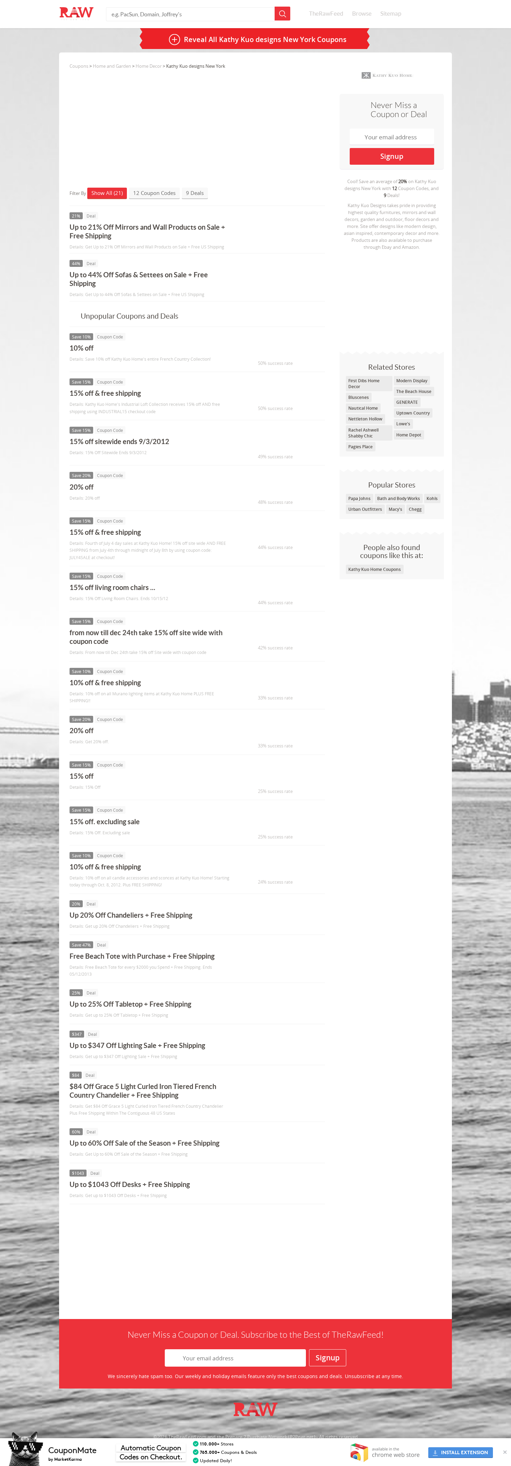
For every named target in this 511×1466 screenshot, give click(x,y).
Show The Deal (265, 230)
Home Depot (408, 435)
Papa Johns (359, 498)
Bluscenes (358, 397)
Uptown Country (413, 413)
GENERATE (407, 402)
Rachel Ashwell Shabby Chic (363, 433)
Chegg (415, 509)
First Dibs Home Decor (364, 384)
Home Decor (149, 66)
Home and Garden (112, 66)
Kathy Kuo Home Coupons (374, 569)
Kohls (432, 498)
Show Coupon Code (271, 351)
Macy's (395, 509)
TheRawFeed (326, 13)
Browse (362, 13)
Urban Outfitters (365, 509)
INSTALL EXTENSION (464, 1453)
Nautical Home (363, 408)
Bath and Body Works (398, 498)
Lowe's (403, 424)
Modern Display (411, 381)
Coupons (79, 66)
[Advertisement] (392, 299)
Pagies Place (360, 447)
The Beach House (413, 391)
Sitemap (390, 13)
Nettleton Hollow (365, 419)
